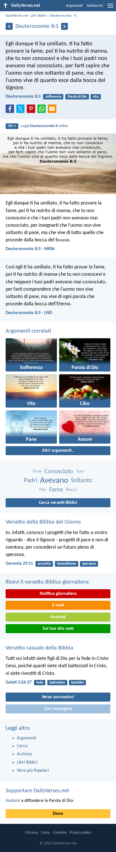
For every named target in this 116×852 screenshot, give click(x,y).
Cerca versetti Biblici (58, 502)
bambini (77, 682)
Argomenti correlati (28, 331)
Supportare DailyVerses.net (37, 791)
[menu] (110, 8)
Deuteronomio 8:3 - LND (29, 313)
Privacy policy (80, 833)
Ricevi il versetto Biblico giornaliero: (48, 582)
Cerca (22, 746)
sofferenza (53, 97)
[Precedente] (9, 26)
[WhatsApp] (42, 109)
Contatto (60, 833)
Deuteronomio (61, 15)
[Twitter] (21, 110)
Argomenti (74, 6)
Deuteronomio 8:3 (23, 96)
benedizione (66, 564)
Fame (56, 490)
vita (96, 97)
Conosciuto (58, 471)
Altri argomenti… (58, 450)
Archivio (24, 754)
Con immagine (58, 709)
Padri (30, 480)
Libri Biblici (39, 15)
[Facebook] (11, 110)
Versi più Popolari (33, 770)
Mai (42, 490)
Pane (37, 471)
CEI (10, 126)
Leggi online (44, 126)
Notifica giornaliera (58, 593)
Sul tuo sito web (58, 628)
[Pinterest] (32, 110)
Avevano (54, 481)
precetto (44, 564)
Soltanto (81, 480)
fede (39, 682)
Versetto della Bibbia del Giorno (43, 522)
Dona (58, 813)
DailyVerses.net (17, 15)
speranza (89, 564)
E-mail (58, 605)
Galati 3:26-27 (19, 682)
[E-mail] (53, 110)
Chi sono (31, 833)
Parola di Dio (77, 97)
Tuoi (80, 471)
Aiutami (13, 800)
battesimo (57, 682)
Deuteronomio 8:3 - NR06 (30, 249)
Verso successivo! (58, 697)
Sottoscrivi (95, 6)
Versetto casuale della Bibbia (39, 648)
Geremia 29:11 (19, 563)
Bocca (71, 490)
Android (58, 617)
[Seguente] (64, 26)
